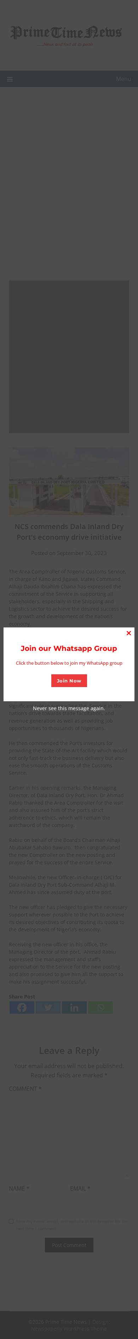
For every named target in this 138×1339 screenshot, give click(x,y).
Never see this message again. (69, 708)
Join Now (69, 681)
